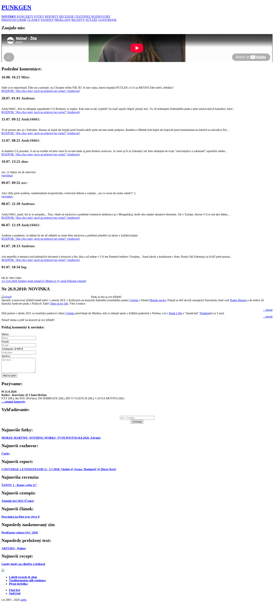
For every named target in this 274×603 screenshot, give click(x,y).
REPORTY (51, 16)
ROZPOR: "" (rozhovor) (40, 91)
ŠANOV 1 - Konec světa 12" (19, 485)
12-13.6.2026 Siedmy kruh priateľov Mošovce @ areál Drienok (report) (43, 281)
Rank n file (175, 313)
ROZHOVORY (101, 16)
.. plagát (268, 309)
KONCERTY (25, 16)
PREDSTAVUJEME (13, 19)
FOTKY (39, 16)
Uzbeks (133, 300)
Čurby (5, 453)
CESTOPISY (83, 16)
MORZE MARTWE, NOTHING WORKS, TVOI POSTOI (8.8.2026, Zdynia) (50, 437)
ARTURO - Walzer (13, 548)
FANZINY (47, 19)
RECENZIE (66, 16)
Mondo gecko (157, 300)
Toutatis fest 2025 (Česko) (17, 500)
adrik (23, 599)
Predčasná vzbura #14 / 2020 (19, 532)
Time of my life (59, 303)
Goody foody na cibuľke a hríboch (23, 564)
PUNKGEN (16, 7)
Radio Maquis (238, 300)
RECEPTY (78, 19)
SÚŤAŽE (91, 19)
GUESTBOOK (107, 19)
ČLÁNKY (33, 19)
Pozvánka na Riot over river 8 (20, 516)
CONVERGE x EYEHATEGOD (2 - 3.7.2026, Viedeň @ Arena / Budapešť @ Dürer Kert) (58, 469)
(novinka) (7, 175)
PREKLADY (62, 19)
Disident (205, 313)
